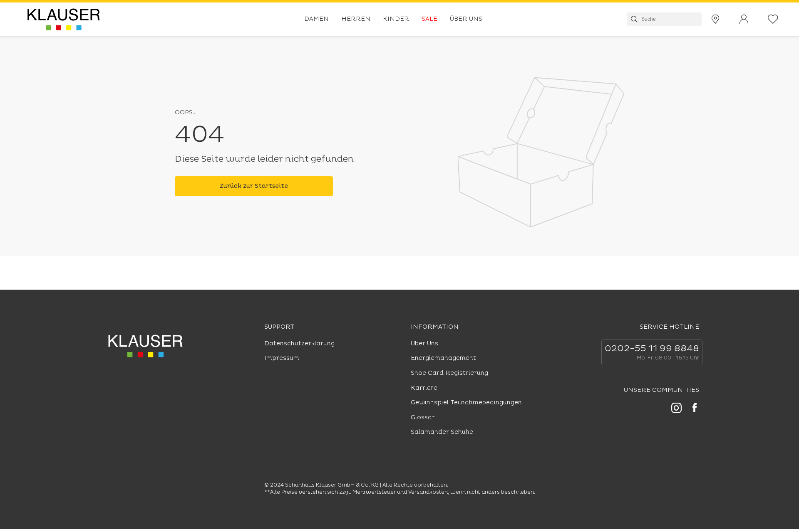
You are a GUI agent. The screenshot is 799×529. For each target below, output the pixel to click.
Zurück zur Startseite (254, 185)
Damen (316, 18)
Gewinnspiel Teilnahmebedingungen (466, 402)
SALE (429, 18)
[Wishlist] (773, 19)
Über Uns (466, 18)
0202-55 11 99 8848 (652, 348)
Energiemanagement (443, 358)
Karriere (424, 387)
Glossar (423, 417)
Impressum (281, 358)
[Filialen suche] (715, 19)
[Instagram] (676, 409)
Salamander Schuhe (442, 432)
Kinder (396, 18)
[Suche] (633, 19)
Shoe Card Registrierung (449, 372)
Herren (355, 18)
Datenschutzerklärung (299, 343)
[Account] (743, 19)
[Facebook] (694, 409)
